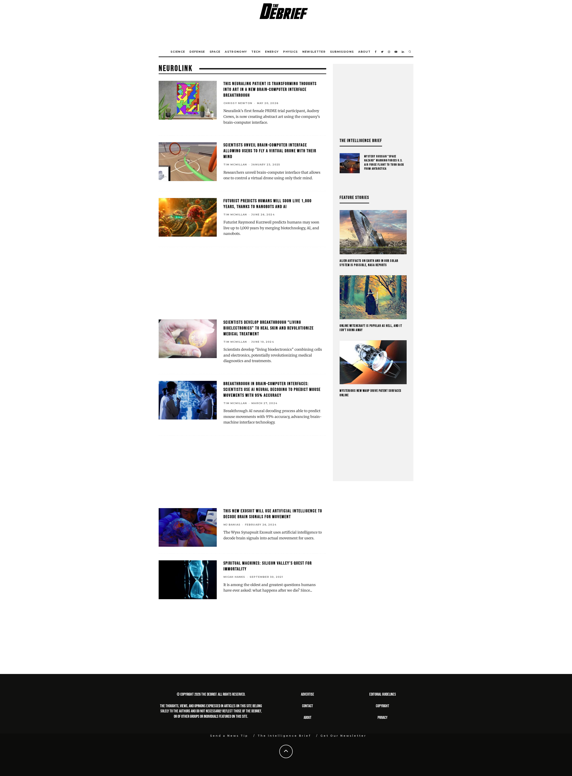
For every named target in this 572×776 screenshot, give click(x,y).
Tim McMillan (235, 164)
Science (177, 51)
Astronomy (236, 51)
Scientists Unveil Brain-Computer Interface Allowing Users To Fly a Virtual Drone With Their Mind (269, 150)
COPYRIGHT (382, 706)
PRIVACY (382, 717)
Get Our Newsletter (343, 735)
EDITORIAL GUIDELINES (382, 694)
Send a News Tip (229, 735)
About (364, 51)
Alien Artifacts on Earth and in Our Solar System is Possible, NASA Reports (369, 263)
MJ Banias (231, 524)
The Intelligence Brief (284, 735)
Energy (272, 51)
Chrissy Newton (237, 103)
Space (215, 51)
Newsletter (314, 51)
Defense (197, 51)
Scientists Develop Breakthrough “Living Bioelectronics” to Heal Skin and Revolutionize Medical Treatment (268, 328)
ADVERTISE (307, 694)
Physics (290, 51)
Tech (256, 51)
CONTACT (307, 706)
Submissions (342, 51)
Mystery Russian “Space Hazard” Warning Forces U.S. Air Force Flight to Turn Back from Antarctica (384, 162)
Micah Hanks (234, 576)
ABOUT (307, 717)
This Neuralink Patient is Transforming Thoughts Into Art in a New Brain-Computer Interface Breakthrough (270, 89)
